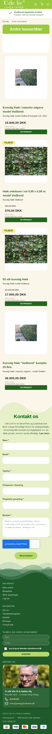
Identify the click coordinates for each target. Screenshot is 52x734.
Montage (7, 621)
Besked (7, 515)
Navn (6, 440)
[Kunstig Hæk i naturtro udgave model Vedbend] (26, 79)
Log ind (6, 598)
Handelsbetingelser (11, 614)
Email (6, 454)
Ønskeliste (7, 591)
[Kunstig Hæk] (26, 335)
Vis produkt (26, 132)
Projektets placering (13, 499)
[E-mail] (26, 643)
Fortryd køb (8, 625)
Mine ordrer (8, 587)
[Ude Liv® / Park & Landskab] (14, 4)
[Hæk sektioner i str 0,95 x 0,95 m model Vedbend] (26, 163)
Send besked (26, 556)
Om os (6, 610)
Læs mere (44, 433)
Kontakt (6, 617)
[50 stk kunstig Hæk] (26, 251)
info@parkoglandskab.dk (22, 703)
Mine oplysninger (10, 595)
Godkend (26, 654)
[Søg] (35, 4)
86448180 (14, 699)
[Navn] (26, 637)
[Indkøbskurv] (41, 4)
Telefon (7, 471)
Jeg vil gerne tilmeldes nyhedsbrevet (24, 649)
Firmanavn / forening (13, 485)
